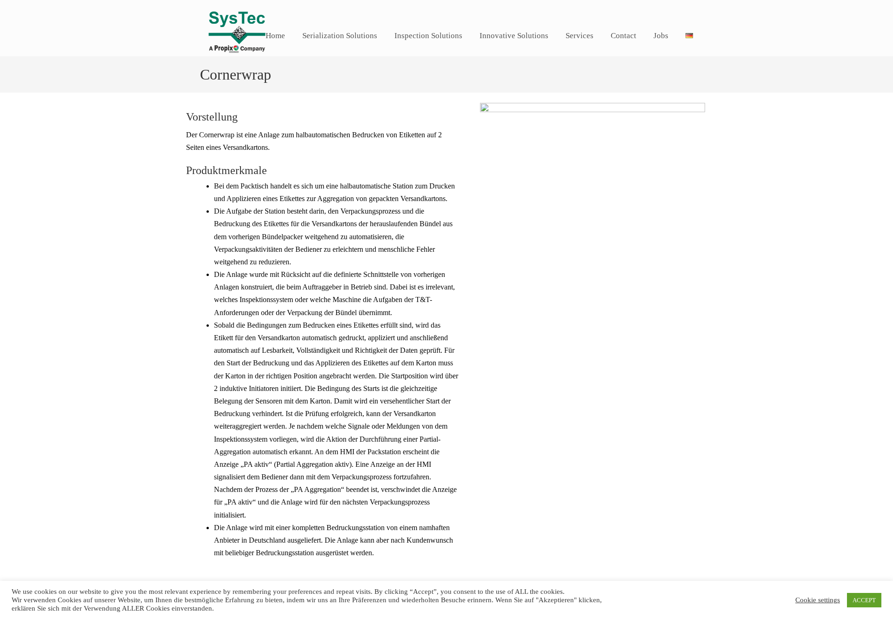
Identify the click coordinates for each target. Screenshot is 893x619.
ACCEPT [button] (864, 600)
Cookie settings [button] (817, 600)
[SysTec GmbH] (237, 59)
